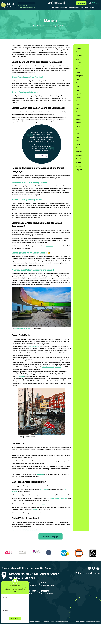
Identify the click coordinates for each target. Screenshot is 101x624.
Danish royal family (34, 346)
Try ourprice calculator (95, 3)
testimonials (49, 246)
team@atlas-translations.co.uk (27, 7)
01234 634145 (47, 593)
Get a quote (81, 3)
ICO (41, 621)
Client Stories (69, 7)
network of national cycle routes (51, 367)
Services (57, 7)
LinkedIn (89, 568)
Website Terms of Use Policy (57, 621)
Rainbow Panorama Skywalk (22, 328)
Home (52, 7)
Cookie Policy (46, 621)
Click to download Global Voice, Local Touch (24, 530)
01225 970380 (47, 585)
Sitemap (66, 621)
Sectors (62, 7)
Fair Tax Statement (35, 621)
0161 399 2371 (30, 593)
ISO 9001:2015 (44, 489)
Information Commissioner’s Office (57, 498)
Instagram (98, 568)
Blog (83, 7)
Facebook (93, 568)
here (43, 504)
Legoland (21, 376)
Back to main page (50, 536)
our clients (35, 509)
